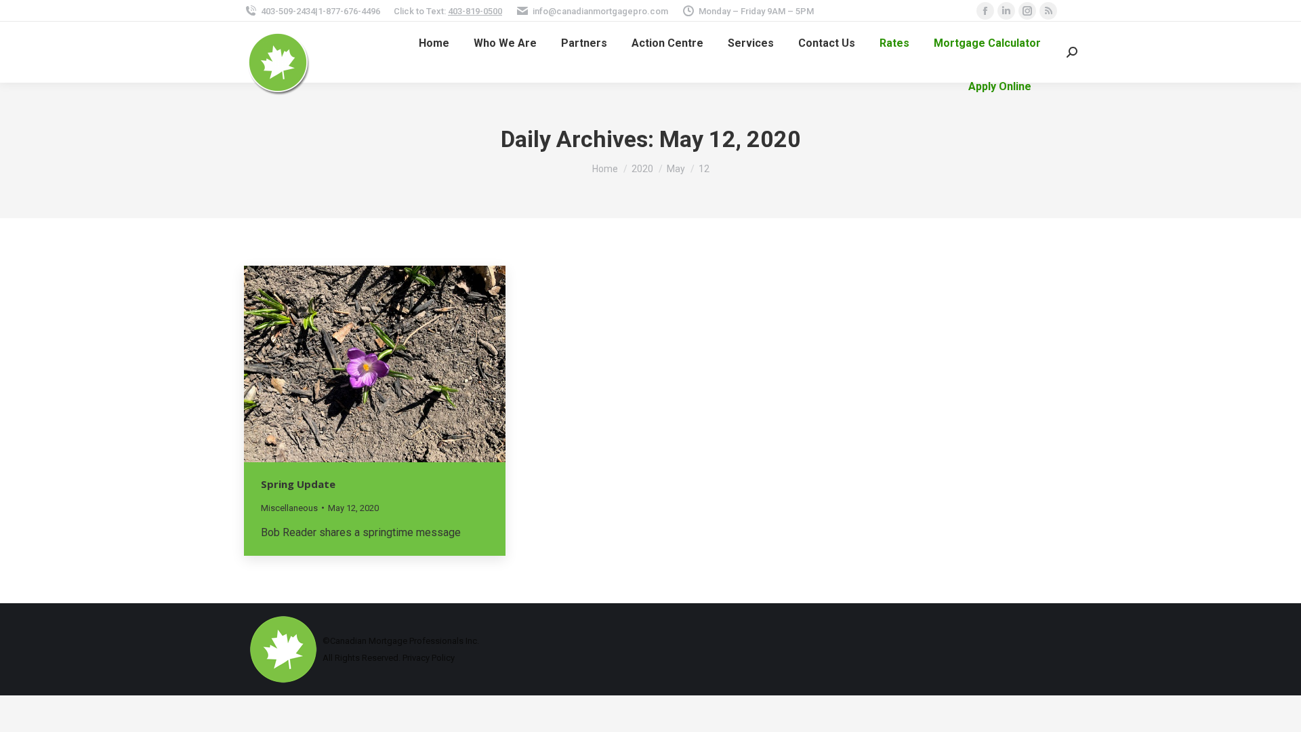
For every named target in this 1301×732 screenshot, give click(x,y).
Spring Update (298, 484)
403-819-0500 (475, 11)
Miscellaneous (289, 508)
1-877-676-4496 (349, 11)
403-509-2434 (288, 11)
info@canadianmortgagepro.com (600, 11)
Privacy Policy (428, 658)
